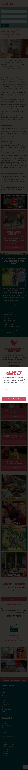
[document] (14, 385)
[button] (26, 368)
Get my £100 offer (14, 399)
